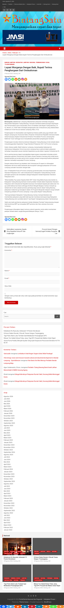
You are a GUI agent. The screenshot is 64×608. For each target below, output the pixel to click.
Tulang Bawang (9, 64)
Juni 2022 (7, 518)
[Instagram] (22, 79)
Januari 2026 (8, 413)
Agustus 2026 (8, 396)
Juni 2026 (7, 401)
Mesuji (48, 551)
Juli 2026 (7, 399)
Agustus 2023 (8, 484)
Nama (7, 271)
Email (7, 278)
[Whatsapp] (12, 79)
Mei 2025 (7, 433)
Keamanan (6, 578)
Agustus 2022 (8, 513)
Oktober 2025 (8, 421)
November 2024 (9, 447)
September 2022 (9, 510)
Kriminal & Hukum (15, 578)
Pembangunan (40, 62)
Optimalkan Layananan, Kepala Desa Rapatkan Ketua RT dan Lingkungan (16, 231)
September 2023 (9, 481)
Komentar (8, 250)
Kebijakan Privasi (31, 4)
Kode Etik (39, 4)
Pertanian (49, 578)
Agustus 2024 (8, 454)
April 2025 (7, 435)
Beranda (4, 4)
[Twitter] (9, 79)
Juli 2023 (7, 486)
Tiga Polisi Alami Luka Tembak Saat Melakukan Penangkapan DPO (25, 336)
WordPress (47, 602)
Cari (5, 312)
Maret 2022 (7, 525)
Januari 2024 (8, 472)
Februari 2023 (8, 498)
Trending (22, 553)
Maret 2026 (7, 408)
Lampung (26, 62)
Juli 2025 (7, 428)
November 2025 (9, 418)
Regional (56, 578)
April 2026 (7, 406)
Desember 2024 (9, 445)
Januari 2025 (8, 442)
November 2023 (9, 476)
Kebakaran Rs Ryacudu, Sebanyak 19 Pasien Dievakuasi (22, 331)
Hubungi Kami (46, 4)
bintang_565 (17, 73)
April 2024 (7, 464)
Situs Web (8, 286)
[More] (25, 79)
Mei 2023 (7, 491)
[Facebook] (6, 79)
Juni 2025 (7, 430)
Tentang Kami (55, 4)
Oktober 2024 (8, 450)
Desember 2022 (9, 503)
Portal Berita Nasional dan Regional (30, 599)
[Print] (15, 79)
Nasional (32, 62)
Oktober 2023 (8, 479)
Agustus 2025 (8, 425)
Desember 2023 (9, 474)
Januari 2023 (8, 501)
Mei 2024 (7, 462)
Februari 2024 (8, 469)
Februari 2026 (8, 411)
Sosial (48, 62)
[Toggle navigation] (4, 48)
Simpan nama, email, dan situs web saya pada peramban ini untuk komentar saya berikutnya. (31, 297)
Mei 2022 (7, 520)
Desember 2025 (9, 416)
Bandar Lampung (10, 62)
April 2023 (7, 493)
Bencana (6, 551)
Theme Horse (23, 602)
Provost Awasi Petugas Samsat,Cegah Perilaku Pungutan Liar (46, 231)
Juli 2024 (7, 457)
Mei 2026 (7, 404)
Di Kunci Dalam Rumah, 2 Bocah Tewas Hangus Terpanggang (24, 333)
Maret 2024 (7, 467)
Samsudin (7, 353)
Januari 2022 (8, 530)
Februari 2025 (8, 440)
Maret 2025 (7, 438)
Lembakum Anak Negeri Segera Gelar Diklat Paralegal (35, 353)
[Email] (19, 79)
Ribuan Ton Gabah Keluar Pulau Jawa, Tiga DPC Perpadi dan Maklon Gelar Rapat (30, 338)
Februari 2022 (8, 527)
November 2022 (9, 505)
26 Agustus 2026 (8, 587)
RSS (5, 7)
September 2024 (9, 452)
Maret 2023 (7, 496)
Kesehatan (19, 62)
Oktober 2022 (8, 508)
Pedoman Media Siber (19, 4)
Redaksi (10, 4)
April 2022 (7, 522)
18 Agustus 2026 (38, 587)
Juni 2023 (7, 488)
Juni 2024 (7, 459)
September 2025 (9, 423)
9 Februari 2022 (9, 73)
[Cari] (57, 316)
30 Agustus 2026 (8, 561)
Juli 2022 (7, 515)
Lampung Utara (8, 553)
